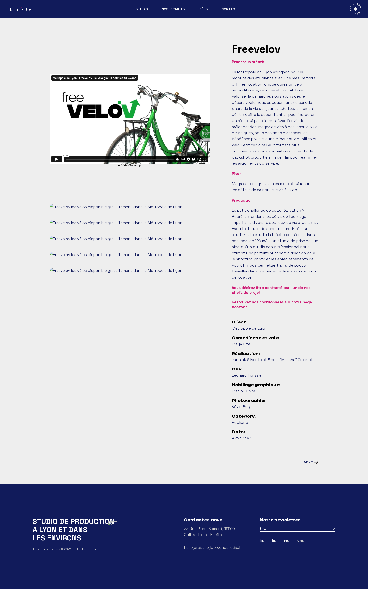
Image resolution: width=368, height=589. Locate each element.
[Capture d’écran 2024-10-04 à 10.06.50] (130, 270)
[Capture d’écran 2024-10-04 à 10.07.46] (130, 239)
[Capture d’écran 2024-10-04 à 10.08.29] (130, 207)
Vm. (300, 540)
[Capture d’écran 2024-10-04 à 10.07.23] (130, 255)
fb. (286, 540)
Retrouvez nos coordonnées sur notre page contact (272, 304)
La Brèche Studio (84, 549)
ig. (262, 540)
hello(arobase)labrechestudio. (211, 547)
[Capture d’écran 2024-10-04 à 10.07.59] (130, 223)
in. (274, 540)
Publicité (240, 422)
